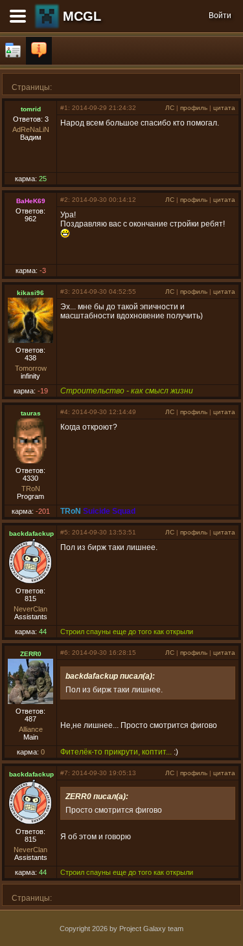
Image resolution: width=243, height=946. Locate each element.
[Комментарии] (39, 51)
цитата (224, 107)
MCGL (82, 16)
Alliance (31, 729)
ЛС (169, 107)
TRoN (30, 488)
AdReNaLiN (30, 129)
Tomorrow (31, 368)
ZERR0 (30, 653)
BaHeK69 (30, 200)
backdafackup (31, 533)
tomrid (31, 109)
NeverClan (30, 609)
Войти (220, 15)
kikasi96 (30, 292)
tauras (31, 413)
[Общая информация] (13, 51)
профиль (193, 107)
